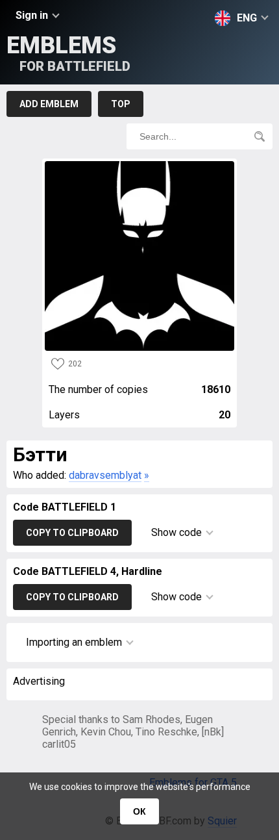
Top (120, 104)
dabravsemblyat (105, 475)
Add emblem (49, 104)
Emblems (68, 53)
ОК (139, 811)
